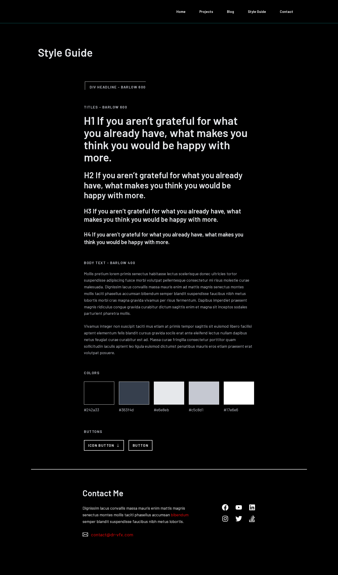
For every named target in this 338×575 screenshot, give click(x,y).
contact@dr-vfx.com (112, 534)
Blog (230, 11)
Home (181, 11)
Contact (286, 11)
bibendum (180, 514)
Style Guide (257, 11)
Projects (206, 11)
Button (141, 445)
